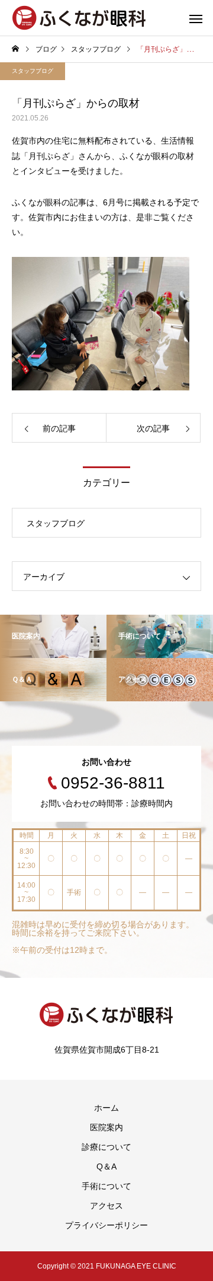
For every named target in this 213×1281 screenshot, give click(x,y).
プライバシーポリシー (106, 1225)
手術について (106, 1186)
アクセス (106, 1205)
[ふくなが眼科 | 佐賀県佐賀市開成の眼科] (79, 18)
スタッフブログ (32, 71)
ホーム (106, 1107)
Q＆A (106, 1166)
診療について (106, 1147)
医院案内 (106, 1127)
